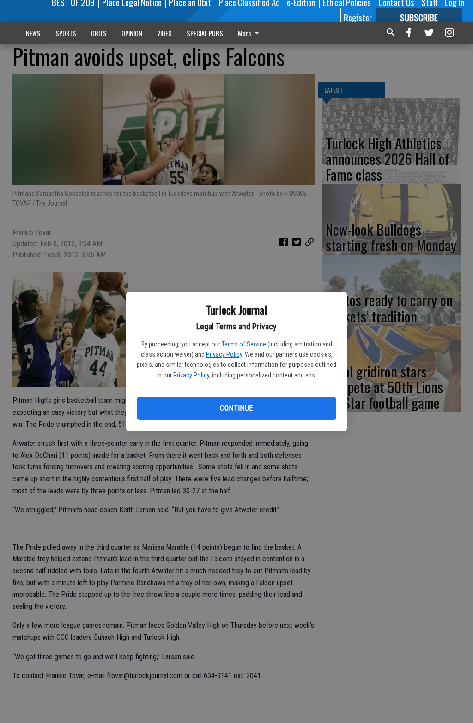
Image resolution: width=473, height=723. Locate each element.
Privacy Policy (224, 354)
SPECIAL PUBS (205, 33)
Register (358, 17)
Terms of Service (244, 344)
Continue (236, 408)
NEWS (33, 33)
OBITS (99, 33)
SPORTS (65, 33)
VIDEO (164, 33)
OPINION (131, 33)
